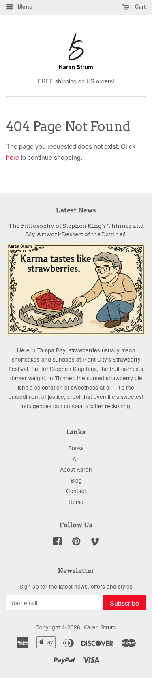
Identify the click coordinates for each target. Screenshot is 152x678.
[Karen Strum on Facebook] (57, 542)
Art (76, 459)
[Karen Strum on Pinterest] (76, 542)
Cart (139, 6)
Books (76, 448)
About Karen (76, 469)
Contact (76, 491)
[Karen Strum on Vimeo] (94, 542)
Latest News (76, 210)
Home (76, 502)
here (12, 157)
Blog (76, 480)
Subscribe (124, 603)
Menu (24, 6)
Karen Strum (99, 627)
